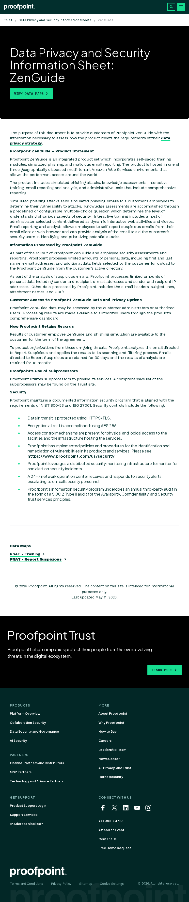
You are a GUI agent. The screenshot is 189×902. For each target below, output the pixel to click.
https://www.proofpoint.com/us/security (71, 456)
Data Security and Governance (34, 731)
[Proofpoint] (19, 7)
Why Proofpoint (111, 723)
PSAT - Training (25, 554)
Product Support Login (28, 805)
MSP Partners (21, 772)
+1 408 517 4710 (110, 821)
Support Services (23, 815)
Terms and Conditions (26, 884)
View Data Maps (29, 94)
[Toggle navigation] (181, 7)
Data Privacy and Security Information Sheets (55, 20)
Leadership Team (112, 750)
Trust (8, 20)
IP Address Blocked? (26, 824)
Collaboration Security (28, 723)
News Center (109, 759)
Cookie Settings (112, 884)
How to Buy (107, 731)
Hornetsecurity (110, 777)
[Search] (171, 7)
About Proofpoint (112, 713)
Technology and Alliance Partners (36, 781)
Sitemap (85, 884)
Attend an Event (111, 830)
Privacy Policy (61, 884)
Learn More (162, 670)
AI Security (18, 740)
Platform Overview (25, 713)
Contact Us (107, 839)
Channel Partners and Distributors (37, 763)
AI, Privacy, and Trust (114, 768)
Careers (104, 740)
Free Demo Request (114, 848)
